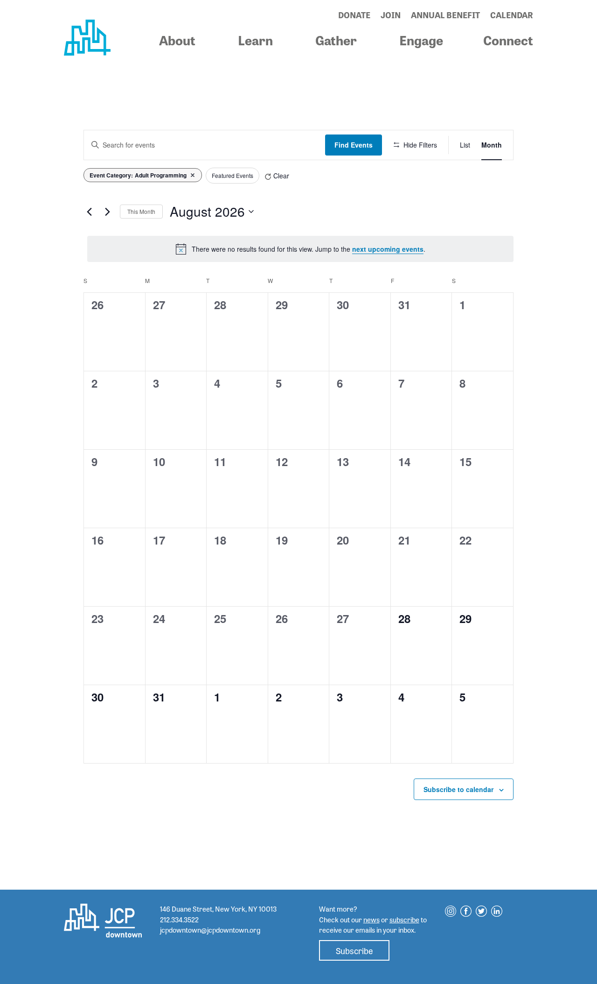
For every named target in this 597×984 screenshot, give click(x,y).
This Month (141, 211)
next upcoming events (387, 249)
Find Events (353, 144)
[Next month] (107, 211)
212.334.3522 (179, 919)
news (371, 919)
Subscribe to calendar (458, 789)
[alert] (300, 249)
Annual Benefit (445, 14)
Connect (508, 39)
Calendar (511, 14)
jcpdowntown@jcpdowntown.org (210, 930)
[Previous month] (89, 211)
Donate (354, 14)
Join (391, 14)
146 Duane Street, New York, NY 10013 (218, 909)
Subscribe (354, 950)
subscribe (404, 919)
